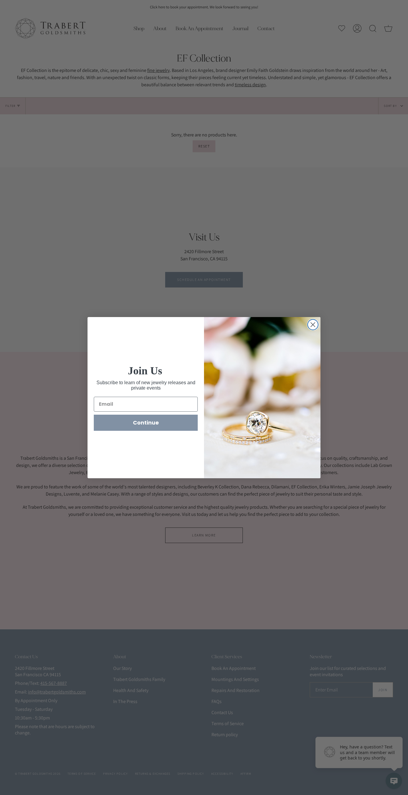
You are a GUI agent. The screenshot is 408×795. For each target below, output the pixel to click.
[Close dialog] (313, 324)
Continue (146, 422)
